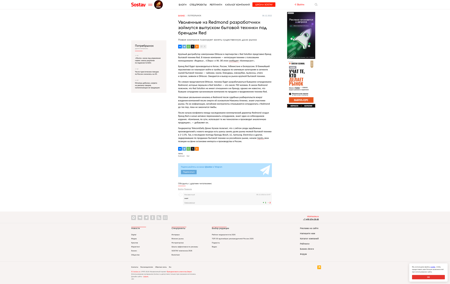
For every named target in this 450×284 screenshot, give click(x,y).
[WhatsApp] (188, 46)
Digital (133, 235)
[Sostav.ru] (139, 5)
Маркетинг (135, 247)
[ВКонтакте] (180, 46)
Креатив (134, 243)
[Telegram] (184, 46)
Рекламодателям (146, 267)
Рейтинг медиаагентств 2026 (223, 235)
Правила (188, 189)
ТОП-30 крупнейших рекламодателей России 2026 (232, 239)
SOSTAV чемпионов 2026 (182, 251)
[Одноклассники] (197, 46)
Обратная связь (161, 267)
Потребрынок (144, 45)
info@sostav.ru (313, 216)
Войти (181, 189)
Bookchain (176, 255)
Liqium (145, 277)
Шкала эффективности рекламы (185, 247)
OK (428, 277)
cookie (432, 267)
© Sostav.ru (135, 272)
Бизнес (134, 251)
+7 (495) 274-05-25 (311, 219)
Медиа (134, 239)
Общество (135, 255)
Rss (170, 267)
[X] (193, 46)
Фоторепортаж (178, 243)
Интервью (176, 235)
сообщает (234, 61)
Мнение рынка (178, 239)
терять (260, 138)
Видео (214, 247)
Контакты (134, 267)
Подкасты (216, 243)
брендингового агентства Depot (179, 272)
